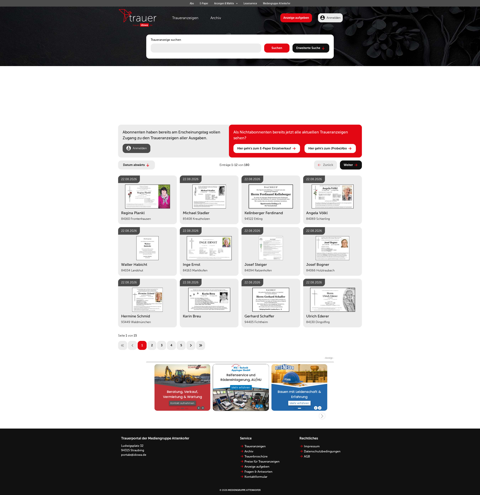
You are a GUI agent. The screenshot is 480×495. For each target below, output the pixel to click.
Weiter (348, 165)
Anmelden (333, 17)
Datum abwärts (134, 165)
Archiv (215, 18)
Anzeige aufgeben (296, 17)
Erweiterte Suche (308, 48)
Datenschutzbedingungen (322, 451)
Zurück (328, 165)
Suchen (277, 48)
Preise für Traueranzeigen (262, 461)
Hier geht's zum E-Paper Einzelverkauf (264, 148)
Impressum (312, 446)
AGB (307, 456)
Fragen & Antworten (258, 471)
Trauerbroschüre (256, 456)
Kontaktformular (255, 476)
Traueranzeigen (185, 18)
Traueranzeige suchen (166, 39)
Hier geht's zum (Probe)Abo (327, 148)
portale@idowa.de (133, 454)
